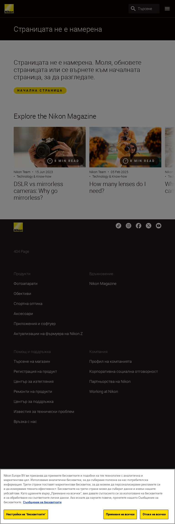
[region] (87, 496)
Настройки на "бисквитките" (26, 514)
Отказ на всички (154, 514)
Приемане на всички (120, 514)
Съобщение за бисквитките (42, 502)
